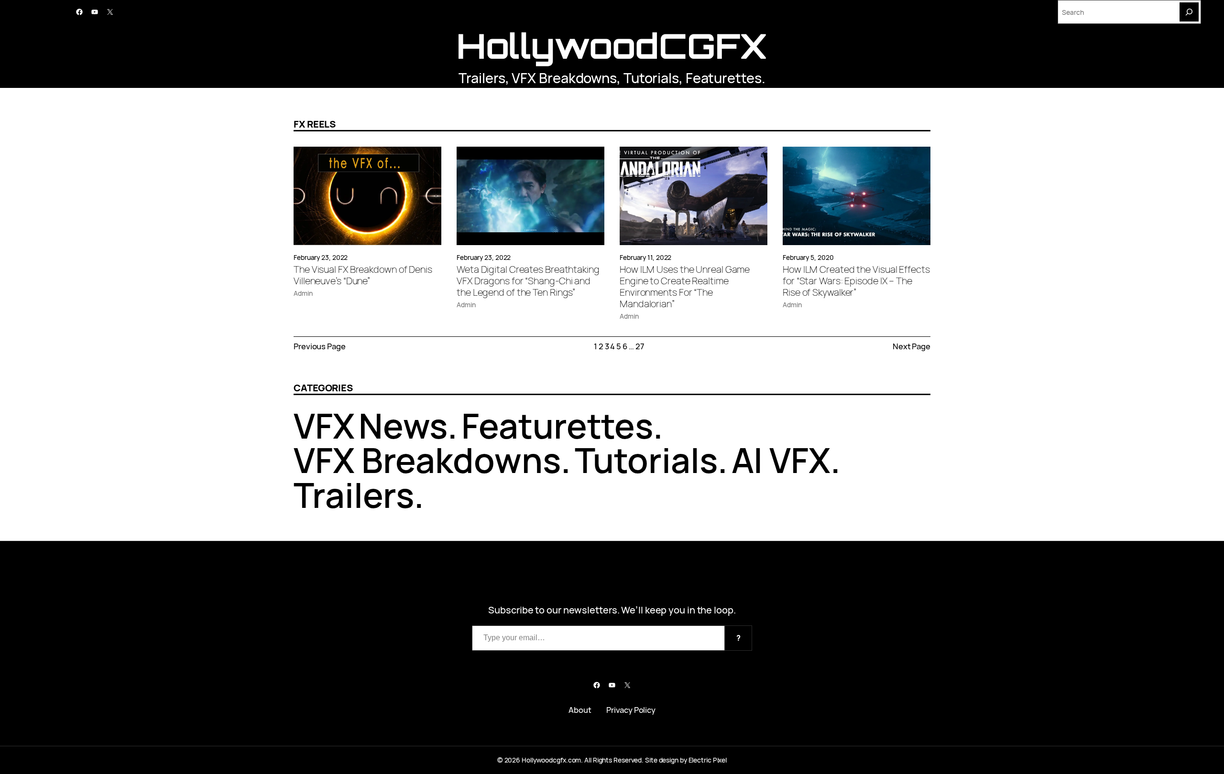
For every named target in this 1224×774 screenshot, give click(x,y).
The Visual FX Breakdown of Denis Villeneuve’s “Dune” (363, 275)
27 (640, 346)
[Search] (1189, 12)
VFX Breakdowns (564, 77)
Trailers (482, 77)
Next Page (911, 346)
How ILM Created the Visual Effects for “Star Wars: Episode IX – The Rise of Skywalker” (856, 281)
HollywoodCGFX (612, 45)
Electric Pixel (707, 759)
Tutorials (651, 77)
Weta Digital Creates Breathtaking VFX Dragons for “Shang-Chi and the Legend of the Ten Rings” (528, 281)
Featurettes (724, 77)
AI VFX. (786, 460)
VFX (324, 425)
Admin (303, 293)
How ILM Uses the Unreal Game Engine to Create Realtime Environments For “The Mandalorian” (685, 287)
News (403, 425)
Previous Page (320, 346)
